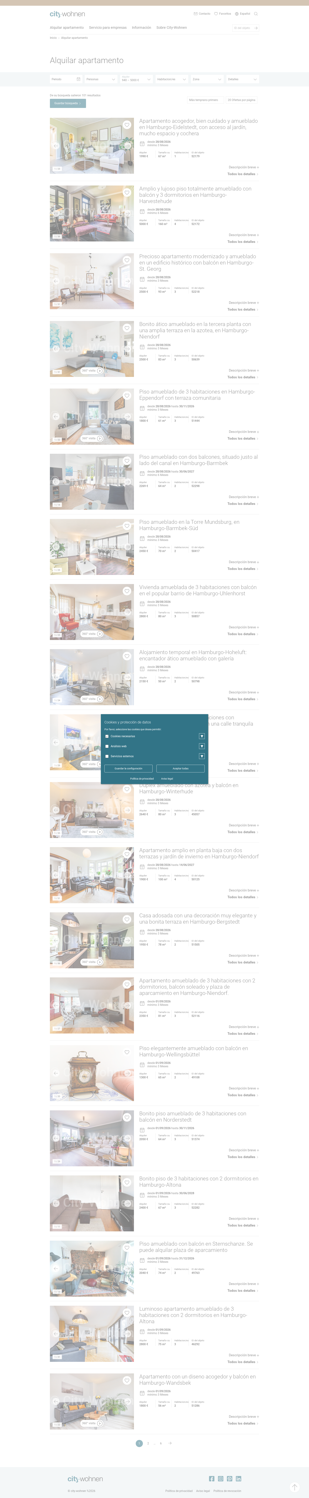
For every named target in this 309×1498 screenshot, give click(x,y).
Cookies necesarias (123, 736)
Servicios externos (122, 756)
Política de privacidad (142, 778)
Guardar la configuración (128, 768)
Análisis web (119, 746)
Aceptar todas (180, 768)
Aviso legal (167, 778)
